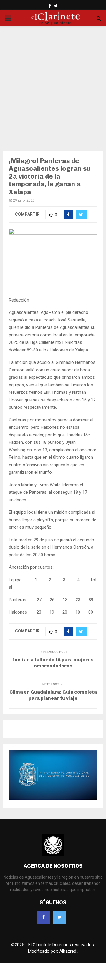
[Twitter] (59, 917)
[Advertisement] (53, 85)
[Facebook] (43, 917)
